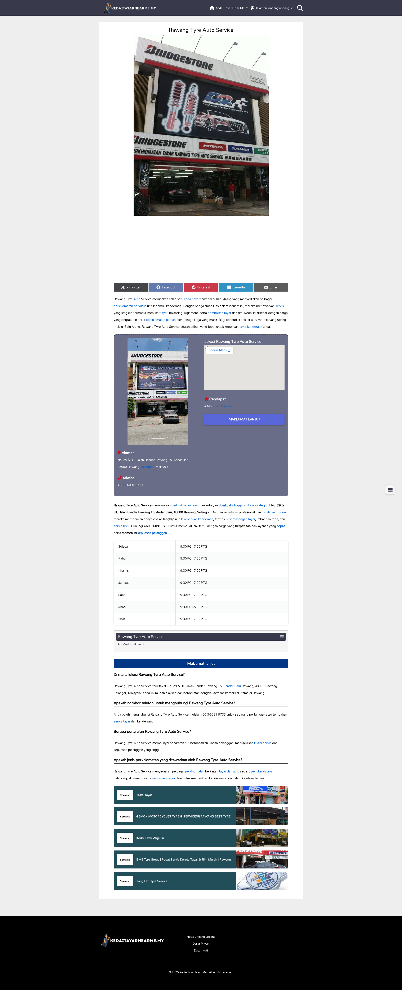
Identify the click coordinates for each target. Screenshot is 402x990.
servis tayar (122, 721)
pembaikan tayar (219, 312)
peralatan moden (274, 512)
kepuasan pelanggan (152, 532)
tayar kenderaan (250, 326)
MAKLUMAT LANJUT (244, 419)
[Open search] (300, 8)
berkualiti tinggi (231, 505)
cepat (281, 526)
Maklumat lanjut (133, 644)
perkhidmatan (194, 771)
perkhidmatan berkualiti (130, 305)
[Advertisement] (201, 249)
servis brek (121, 526)
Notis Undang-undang (201, 936)
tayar (164, 312)
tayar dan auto (229, 771)
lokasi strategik (256, 505)
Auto (137, 299)
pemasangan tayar (242, 519)
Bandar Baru (232, 686)
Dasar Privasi (201, 943)
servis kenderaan (164, 778)
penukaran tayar (262, 771)
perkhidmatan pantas (161, 319)
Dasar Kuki (201, 950)
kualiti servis (262, 742)
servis (279, 305)
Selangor (147, 466)
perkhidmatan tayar (185, 505)
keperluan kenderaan (198, 519)
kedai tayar (192, 299)
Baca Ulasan (222, 406)
